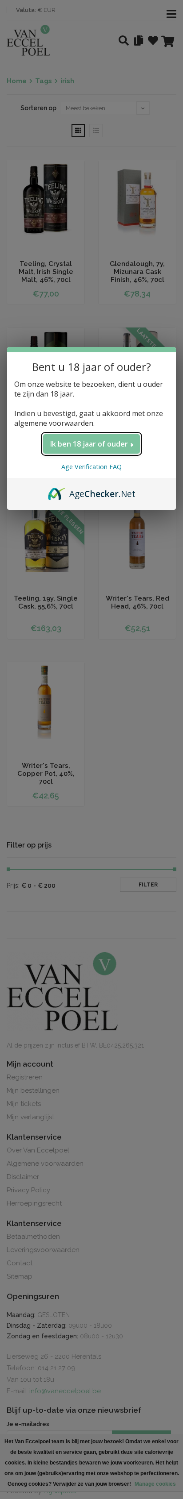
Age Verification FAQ (91, 466)
